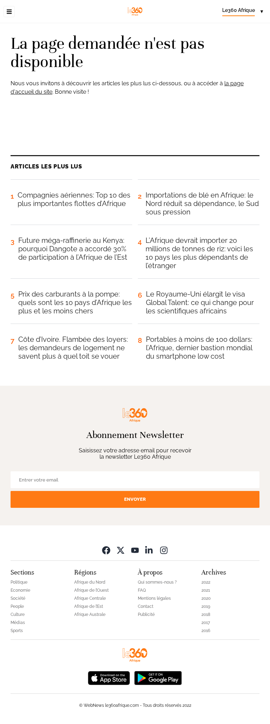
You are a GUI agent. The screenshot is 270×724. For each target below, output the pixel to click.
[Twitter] (120, 550)
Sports (17, 630)
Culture (18, 614)
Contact (145, 606)
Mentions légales (154, 598)
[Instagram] (164, 550)
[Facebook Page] (106, 550)
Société (18, 598)
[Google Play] (158, 677)
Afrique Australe (89, 614)
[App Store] (109, 677)
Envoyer (135, 499)
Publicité (146, 614)
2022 (205, 582)
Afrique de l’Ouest (91, 590)
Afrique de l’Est (88, 606)
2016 (205, 630)
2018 (205, 614)
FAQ (142, 590)
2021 (205, 590)
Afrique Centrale (90, 598)
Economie (20, 590)
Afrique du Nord (89, 582)
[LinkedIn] (149, 550)
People (17, 606)
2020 (206, 598)
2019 (205, 606)
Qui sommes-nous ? (157, 582)
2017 (205, 622)
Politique (19, 582)
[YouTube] (135, 550)
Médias (18, 622)
